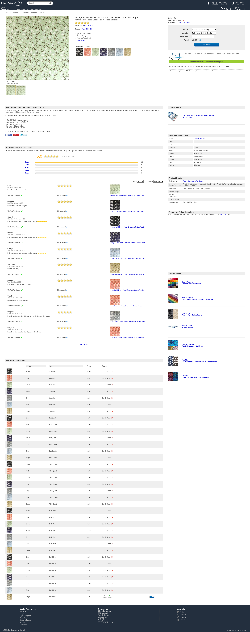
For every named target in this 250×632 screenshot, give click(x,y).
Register (28, 616)
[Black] (79, 52)
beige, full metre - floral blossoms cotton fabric (127, 274)
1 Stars (26, 173)
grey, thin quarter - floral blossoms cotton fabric (127, 322)
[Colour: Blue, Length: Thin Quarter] (9, 499)
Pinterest (183, 617)
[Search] (50, 3)
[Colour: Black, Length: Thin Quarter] (9, 466)
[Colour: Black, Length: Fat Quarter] (9, 420)
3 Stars (26, 167)
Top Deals (30, 9)
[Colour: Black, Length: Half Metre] (9, 513)
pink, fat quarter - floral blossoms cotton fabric (127, 337)
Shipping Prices (25, 620)
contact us (222, 214)
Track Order (38, 9)
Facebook (183, 614)
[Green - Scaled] (20, 90)
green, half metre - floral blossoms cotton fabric (127, 195)
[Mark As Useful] (67, 195)
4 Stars (26, 165)
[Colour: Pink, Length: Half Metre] (9, 519)
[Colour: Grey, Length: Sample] (9, 400)
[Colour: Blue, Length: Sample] (9, 407)
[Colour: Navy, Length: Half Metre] (9, 533)
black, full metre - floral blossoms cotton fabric (127, 211)
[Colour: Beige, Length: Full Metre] (9, 599)
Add (152, 597)
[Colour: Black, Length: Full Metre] (9, 559)
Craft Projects (21, 9)
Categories (5, 9)
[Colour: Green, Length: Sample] (9, 387)
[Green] (11, 90)
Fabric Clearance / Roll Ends (193, 181)
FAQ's (22, 613)
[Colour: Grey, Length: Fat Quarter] (9, 447)
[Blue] (119, 52)
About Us (23, 611)
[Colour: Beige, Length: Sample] (9, 413)
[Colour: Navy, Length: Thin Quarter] (9, 486)
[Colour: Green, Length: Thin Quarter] (9, 480)
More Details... (82, 40)
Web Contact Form (109, 623)
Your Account (240, 9)
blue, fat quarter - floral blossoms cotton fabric (127, 258)
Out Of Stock (206, 44)
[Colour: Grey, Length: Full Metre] (9, 586)
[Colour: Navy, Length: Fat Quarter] (9, 440)
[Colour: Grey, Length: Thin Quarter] (9, 493)
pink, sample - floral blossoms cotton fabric (126, 306)
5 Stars (26, 162)
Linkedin (183, 620)
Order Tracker (24, 618)
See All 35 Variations (183, 22)
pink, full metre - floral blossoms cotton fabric (127, 290)
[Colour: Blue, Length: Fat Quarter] (9, 453)
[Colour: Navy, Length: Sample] (9, 394)
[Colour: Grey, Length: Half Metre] (9, 539)
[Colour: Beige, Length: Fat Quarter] (9, 460)
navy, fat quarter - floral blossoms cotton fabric (127, 243)
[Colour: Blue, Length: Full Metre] (9, 592)
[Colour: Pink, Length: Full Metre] (9, 566)
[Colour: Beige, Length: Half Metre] (9, 552)
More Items (84, 344)
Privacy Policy (24, 624)
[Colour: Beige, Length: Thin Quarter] (9, 506)
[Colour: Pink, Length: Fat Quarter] (9, 427)
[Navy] (103, 52)
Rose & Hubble (199, 139)
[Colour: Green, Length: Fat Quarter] (9, 433)
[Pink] (87, 52)
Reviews (88, 25)
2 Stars (26, 170)
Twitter (182, 612)
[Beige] (127, 52)
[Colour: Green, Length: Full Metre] (9, 572)
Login (22, 616)
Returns (22, 622)
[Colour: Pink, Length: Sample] (9, 380)
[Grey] (111, 52)
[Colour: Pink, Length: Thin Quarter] (9, 473)
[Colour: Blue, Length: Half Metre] (9, 546)
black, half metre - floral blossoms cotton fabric (127, 227)
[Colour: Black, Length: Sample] (9, 374)
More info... (222, 71)
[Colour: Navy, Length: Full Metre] (9, 579)
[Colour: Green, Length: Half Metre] (9, 526)
